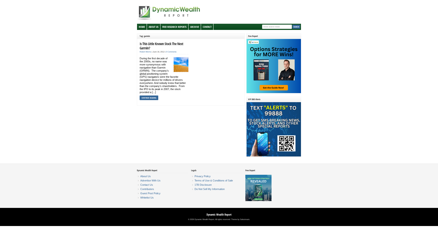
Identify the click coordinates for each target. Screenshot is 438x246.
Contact (207, 27)
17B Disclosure (203, 184)
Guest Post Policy (150, 193)
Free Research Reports (174, 27)
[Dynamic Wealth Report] (169, 19)
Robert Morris (145, 52)
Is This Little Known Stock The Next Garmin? (161, 46)
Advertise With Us (150, 180)
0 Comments (171, 52)
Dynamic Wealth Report (219, 214)
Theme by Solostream (240, 219)
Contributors (147, 189)
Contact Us (146, 184)
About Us (153, 27)
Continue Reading (148, 98)
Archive (194, 27)
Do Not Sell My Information (210, 189)
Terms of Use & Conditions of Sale (214, 180)
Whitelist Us (147, 197)
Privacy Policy (203, 176)
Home (142, 27)
